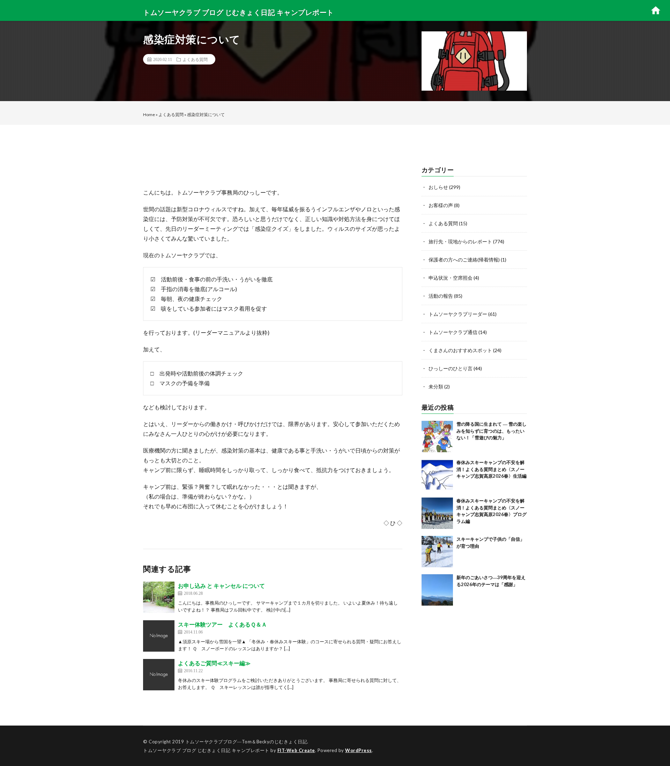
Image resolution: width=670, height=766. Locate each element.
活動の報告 (441, 296)
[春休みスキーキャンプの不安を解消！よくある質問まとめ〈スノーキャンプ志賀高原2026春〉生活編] (437, 475)
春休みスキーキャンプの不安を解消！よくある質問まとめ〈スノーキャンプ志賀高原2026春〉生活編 (491, 469)
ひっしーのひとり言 (450, 368)
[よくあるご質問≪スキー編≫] (158, 674)
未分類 (436, 386)
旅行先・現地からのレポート (460, 241)
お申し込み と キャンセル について (221, 585)
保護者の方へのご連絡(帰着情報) (464, 260)
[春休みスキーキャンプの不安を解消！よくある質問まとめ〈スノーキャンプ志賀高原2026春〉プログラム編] (437, 513)
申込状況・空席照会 (450, 278)
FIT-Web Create (296, 750)
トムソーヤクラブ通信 (453, 332)
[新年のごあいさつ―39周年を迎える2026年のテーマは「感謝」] (437, 590)
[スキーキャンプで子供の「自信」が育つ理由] (437, 551)
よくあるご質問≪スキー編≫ (214, 663)
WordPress (358, 750)
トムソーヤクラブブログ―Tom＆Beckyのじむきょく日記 (246, 741)
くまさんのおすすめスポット (460, 350)
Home (149, 114)
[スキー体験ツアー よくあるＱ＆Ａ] (158, 636)
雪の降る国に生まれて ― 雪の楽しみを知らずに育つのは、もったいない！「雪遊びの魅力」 (491, 430)
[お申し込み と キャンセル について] (158, 597)
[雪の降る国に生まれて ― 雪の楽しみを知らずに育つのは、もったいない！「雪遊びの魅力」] (437, 436)
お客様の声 (441, 205)
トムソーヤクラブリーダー (458, 314)
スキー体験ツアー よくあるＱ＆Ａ (222, 624)
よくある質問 (195, 59)
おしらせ (438, 187)
